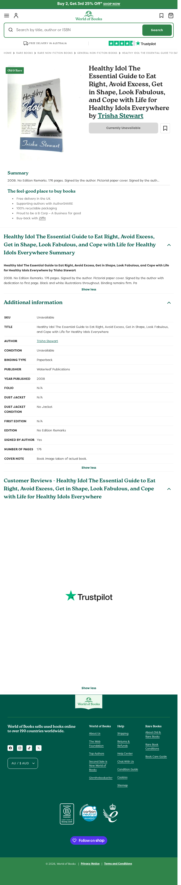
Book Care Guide (156, 756)
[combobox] (89, 30)
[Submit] (11, 30)
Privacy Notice (90, 863)
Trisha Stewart (121, 116)
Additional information (33, 303)
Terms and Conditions (118, 863)
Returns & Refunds (123, 743)
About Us (94, 733)
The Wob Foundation (96, 743)
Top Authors (96, 753)
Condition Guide (127, 769)
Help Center (125, 753)
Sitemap (122, 785)
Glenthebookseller (100, 777)
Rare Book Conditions (152, 746)
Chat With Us (125, 761)
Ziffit (42, 218)
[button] (6, 15)
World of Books (66, 863)
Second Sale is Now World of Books (98, 765)
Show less (89, 289)
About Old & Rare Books (153, 734)
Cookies (122, 777)
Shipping (122, 733)
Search (157, 30)
